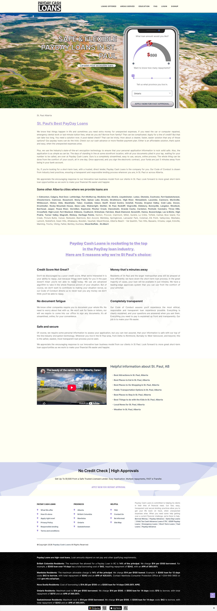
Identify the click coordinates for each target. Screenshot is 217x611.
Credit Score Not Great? (53, 269)
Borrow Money (141, 519)
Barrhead (41, 209)
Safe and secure (48, 326)
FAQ (116, 510)
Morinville (175, 200)
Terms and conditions (50, 531)
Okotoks (145, 197)
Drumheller (42, 206)
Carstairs (162, 209)
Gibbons (78, 212)
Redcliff (121, 206)
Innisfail (129, 203)
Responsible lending (49, 527)
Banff (105, 203)
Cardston (141, 209)
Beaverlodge (155, 212)
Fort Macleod (66, 212)
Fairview (110, 212)
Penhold (152, 209)
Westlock (175, 206)
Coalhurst (88, 212)
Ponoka (138, 203)
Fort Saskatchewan (170, 197)
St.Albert (104, 224)
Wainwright (92, 206)
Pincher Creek (99, 209)
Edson (98, 203)
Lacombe (152, 200)
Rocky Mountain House (61, 206)
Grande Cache (128, 209)
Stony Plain (80, 200)
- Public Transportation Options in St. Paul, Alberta (136, 390)
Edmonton (44, 197)
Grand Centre (117, 203)
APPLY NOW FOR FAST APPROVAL (152, 104)
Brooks (104, 200)
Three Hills (174, 209)
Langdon (164, 206)
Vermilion (74, 209)
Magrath (64, 215)
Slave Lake (80, 206)
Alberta (80, 510)
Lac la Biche (168, 212)
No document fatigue (51, 301)
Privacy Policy (47, 522)
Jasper (51, 209)
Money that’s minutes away (129, 269)
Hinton (53, 203)
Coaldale (88, 203)
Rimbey (73, 215)
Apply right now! (48, 518)
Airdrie (114, 197)
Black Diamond (122, 212)
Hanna (144, 212)
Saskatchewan (83, 527)
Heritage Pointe (86, 215)
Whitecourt (42, 203)
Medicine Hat (103, 197)
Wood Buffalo (91, 224)
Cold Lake (166, 203)
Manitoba (81, 518)
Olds (60, 203)
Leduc (136, 197)
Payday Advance (157, 519)
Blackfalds (70, 203)
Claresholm (113, 209)
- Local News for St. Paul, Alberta (128, 404)
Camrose (56, 200)
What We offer (47, 510)
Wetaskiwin (141, 200)
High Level (53, 212)
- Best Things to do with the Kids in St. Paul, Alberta (137, 399)
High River (128, 200)
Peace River (62, 209)
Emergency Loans (149, 524)
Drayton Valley (151, 203)
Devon (176, 203)
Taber (79, 203)
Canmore (163, 200)
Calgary (54, 197)
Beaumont (68, 200)
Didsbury (142, 206)
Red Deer (63, 197)
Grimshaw (99, 212)
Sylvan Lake (93, 200)
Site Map (118, 522)
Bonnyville (154, 206)
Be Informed (119, 518)
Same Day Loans (173, 519)
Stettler (103, 206)
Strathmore (115, 200)
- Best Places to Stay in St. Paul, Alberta (131, 394)
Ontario (80, 522)
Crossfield (42, 212)
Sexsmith (135, 212)
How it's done (46, 514)
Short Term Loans (167, 524)
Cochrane (155, 197)
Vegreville (132, 206)
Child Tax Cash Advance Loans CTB (151, 521)
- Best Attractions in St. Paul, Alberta (130, 375)
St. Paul (112, 206)
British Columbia (84, 514)
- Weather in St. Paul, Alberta (126, 409)
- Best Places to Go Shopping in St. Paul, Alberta (135, 385)
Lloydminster (125, 197)
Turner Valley (51, 215)
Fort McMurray (89, 197)
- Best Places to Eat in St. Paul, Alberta (131, 380)
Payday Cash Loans (62, 545)
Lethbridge (75, 197)
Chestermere (43, 200)
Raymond (85, 209)
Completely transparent (126, 301)
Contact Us (119, 514)
